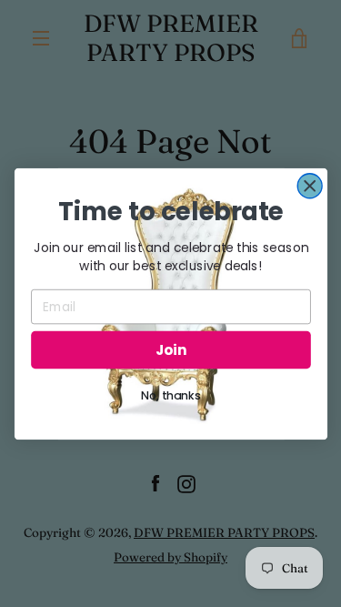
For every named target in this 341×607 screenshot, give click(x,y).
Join (170, 349)
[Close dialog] (309, 185)
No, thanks (171, 395)
